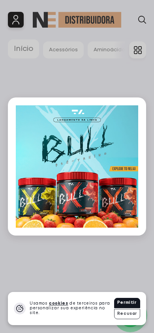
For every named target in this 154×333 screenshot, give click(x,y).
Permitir (127, 303)
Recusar (127, 314)
